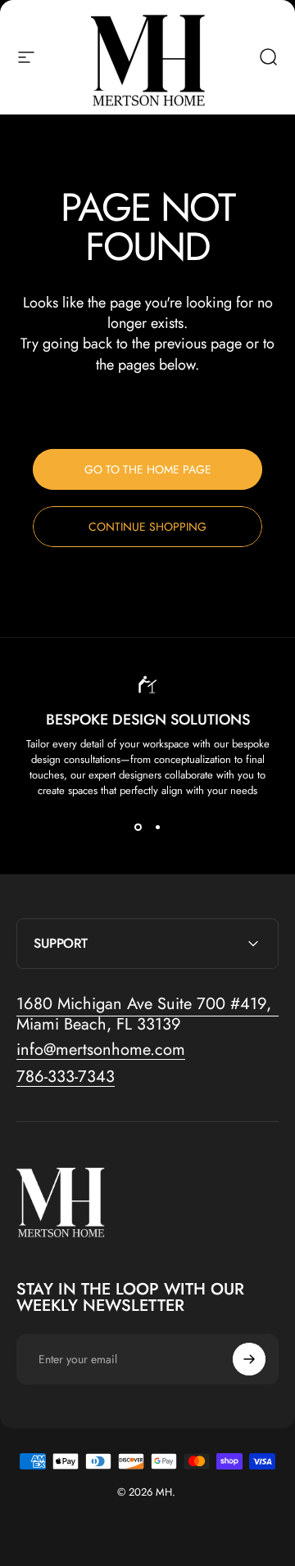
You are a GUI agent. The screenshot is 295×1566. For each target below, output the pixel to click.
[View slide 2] (157, 827)
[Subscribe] (249, 1359)
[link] (147, 1014)
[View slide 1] (138, 827)
